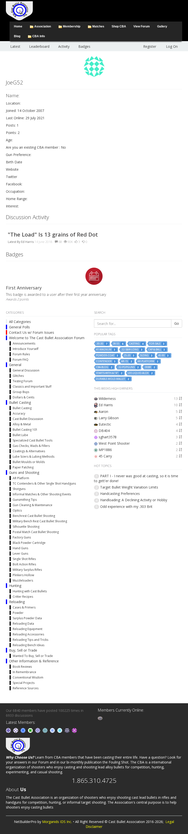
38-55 (118, 344)
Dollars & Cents (23, 397)
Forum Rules (21, 354)
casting (136, 344)
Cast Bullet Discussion (28, 419)
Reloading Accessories (28, 634)
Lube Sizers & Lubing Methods (33, 456)
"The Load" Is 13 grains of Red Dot (53, 234)
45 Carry (105, 456)
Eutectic (105, 424)
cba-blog (104, 367)
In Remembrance (24, 672)
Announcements (24, 343)
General (15, 364)
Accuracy (19, 413)
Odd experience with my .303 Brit (126, 506)
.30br (149, 367)
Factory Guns (22, 537)
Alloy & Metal (22, 424)
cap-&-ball (156, 349)
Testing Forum (23, 381)
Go (176, 323)
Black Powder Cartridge (29, 543)
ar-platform (148, 361)
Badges (84, 46)
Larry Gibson (109, 418)
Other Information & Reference (34, 661)
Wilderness (107, 398)
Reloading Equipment (27, 629)
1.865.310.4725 (94, 780)
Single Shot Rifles (24, 559)
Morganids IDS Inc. (57, 821)
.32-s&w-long (131, 349)
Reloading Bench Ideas (28, 645)
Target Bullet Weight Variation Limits (129, 487)
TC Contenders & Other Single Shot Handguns (44, 483)
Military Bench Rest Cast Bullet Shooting (40, 521)
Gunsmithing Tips (25, 500)
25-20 (129, 355)
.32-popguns (128, 367)
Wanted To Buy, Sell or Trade (33, 656)
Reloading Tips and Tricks (30, 640)
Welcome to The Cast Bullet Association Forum (46, 337)
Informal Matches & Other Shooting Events (42, 494)
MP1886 (105, 449)
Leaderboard (39, 46)
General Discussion (26, 370)
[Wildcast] (53, 730)
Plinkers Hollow (23, 575)
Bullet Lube (20, 435)
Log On (172, 46)
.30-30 (101, 344)
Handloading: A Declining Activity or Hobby (133, 500)
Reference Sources (25, 688)
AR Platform (21, 478)
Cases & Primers (24, 607)
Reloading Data (23, 623)
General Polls (19, 327)
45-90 (163, 355)
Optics (17, 510)
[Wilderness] (100, 717)
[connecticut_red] (38, 730)
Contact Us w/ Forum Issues (31, 332)
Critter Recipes (23, 597)
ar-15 (126, 361)
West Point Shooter (114, 443)
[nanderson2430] (45, 730)
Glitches (18, 376)
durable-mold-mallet (112, 379)
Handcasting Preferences (120, 493)
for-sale (156, 344)
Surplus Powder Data (27, 618)
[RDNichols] (16, 730)
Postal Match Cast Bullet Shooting (36, 532)
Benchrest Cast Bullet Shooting (34, 516)
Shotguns (19, 489)
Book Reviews (22, 667)
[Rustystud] (74, 730)
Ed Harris (27, 242)
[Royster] (23, 730)
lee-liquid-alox (140, 373)
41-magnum (105, 349)
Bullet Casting (20, 402)
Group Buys (21, 392)
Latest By (14, 242)
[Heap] (31, 730)
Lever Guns (20, 553)
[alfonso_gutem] (9, 730)
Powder (18, 613)
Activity (64, 46)
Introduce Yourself (25, 349)
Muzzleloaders (23, 580)
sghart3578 (108, 437)
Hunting (15, 585)
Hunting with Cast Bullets (30, 591)
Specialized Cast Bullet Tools (32, 440)
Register (149, 46)
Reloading (17, 601)
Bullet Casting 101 (25, 430)
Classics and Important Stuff (32, 386)
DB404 (104, 430)
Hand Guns (20, 548)
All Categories (20, 321)
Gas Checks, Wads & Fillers (31, 446)
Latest (15, 46)
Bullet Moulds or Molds (29, 462)
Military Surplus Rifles (27, 570)
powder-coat (107, 355)
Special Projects (24, 683)
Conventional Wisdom (28, 677)
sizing (146, 355)
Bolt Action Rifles (24, 564)
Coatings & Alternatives (29, 451)
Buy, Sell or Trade (23, 650)
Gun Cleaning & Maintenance (32, 505)
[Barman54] (60, 730)
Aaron (103, 411)
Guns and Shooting (24, 472)
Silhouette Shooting (26, 526)
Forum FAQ (20, 359)
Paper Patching (23, 467)
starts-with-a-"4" (109, 373)
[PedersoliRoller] (67, 730)
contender (106, 361)
